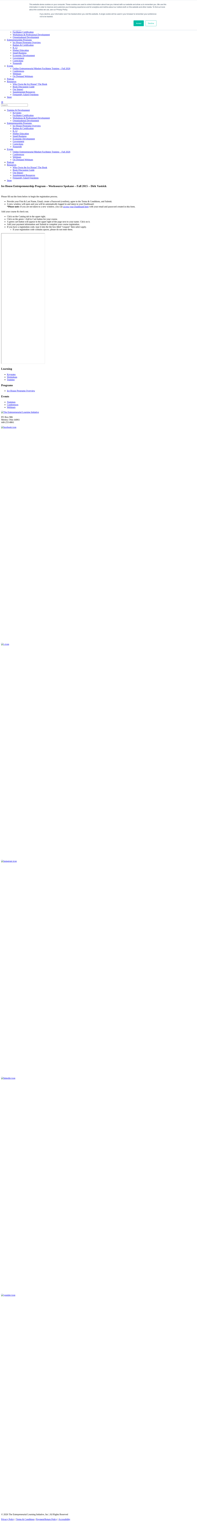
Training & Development (18, 110)
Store (9, 97)
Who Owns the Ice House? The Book (30, 84)
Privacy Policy (7, 1519)
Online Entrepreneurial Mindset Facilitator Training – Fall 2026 (41, 68)
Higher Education (21, 50)
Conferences (18, 71)
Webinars (17, 73)
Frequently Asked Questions (26, 94)
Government (18, 58)
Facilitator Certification (23, 32)
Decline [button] (151, 23)
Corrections (18, 60)
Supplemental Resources (24, 92)
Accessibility (64, 1519)
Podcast (10, 79)
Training (11, 379)
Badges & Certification (23, 45)
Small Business (20, 53)
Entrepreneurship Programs (19, 40)
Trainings (11, 402)
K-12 (15, 47)
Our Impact (18, 89)
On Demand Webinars (23, 76)
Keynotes (17, 113)
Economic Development (24, 55)
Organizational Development (26, 37)
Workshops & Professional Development (31, 34)
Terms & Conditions (25, 1519)
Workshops (12, 377)
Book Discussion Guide (23, 86)
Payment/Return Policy (46, 1519)
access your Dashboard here (76, 206)
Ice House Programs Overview (27, 42)
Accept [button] (138, 23)
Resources (11, 81)
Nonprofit (17, 63)
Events (10, 66)
